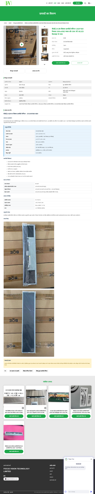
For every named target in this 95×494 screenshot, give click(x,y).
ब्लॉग (51, 474)
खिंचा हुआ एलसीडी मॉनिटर (41, 371)
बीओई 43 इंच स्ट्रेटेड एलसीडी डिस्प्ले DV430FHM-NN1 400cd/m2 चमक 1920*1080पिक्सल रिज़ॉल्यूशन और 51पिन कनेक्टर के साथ (81, 411)
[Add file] (66, 491)
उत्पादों (55, 3)
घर (46, 3)
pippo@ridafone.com (12, 479)
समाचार (58, 3)
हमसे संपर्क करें (68, 3)
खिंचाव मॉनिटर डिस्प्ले (27, 371)
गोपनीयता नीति (6, 492)
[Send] (91, 491)
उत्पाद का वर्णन (35, 71)
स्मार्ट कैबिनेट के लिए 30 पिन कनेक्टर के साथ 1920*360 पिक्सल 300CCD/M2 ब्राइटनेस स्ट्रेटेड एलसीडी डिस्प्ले (14, 411)
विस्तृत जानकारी (14, 71)
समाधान (62, 3)
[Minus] (91, 459)
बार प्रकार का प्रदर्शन (14, 371)
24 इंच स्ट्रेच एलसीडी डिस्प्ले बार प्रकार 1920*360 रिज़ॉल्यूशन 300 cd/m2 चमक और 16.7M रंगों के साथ (59, 411)
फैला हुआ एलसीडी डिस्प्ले (18, 23)
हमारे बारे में (51, 3)
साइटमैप (11, 492)
